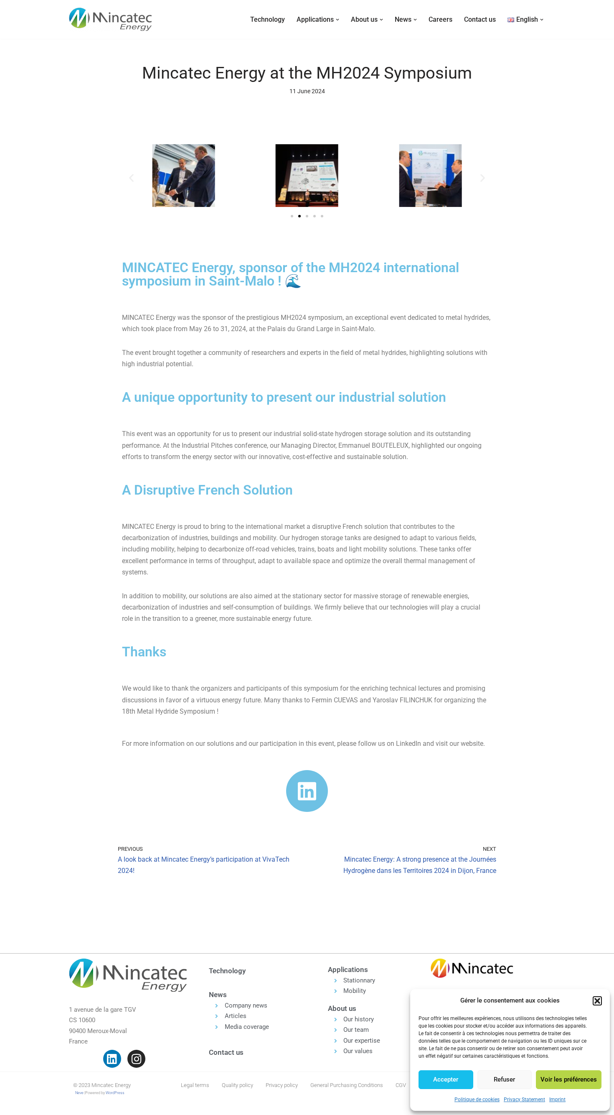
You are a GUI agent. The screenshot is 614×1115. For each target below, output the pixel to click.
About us (342, 1008)
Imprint (557, 1099)
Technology (267, 19)
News (218, 994)
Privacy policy (282, 1085)
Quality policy (237, 1085)
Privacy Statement (524, 1099)
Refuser (504, 1079)
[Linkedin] (112, 1059)
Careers (440, 19)
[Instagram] (136, 1059)
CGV (401, 1085)
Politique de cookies (477, 1099)
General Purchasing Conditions (346, 1085)
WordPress (115, 1093)
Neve (79, 1093)
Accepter (445, 1079)
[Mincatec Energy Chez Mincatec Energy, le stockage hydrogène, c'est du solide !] (110, 19)
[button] (597, 1001)
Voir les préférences (568, 1079)
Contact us (480, 19)
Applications (348, 969)
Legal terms (195, 1085)
